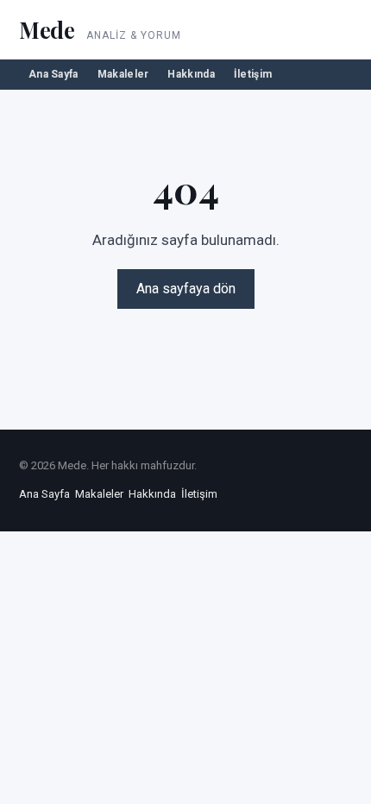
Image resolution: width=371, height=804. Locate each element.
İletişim (253, 74)
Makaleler (123, 74)
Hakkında (190, 74)
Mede (46, 30)
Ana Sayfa (53, 74)
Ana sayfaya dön (186, 288)
